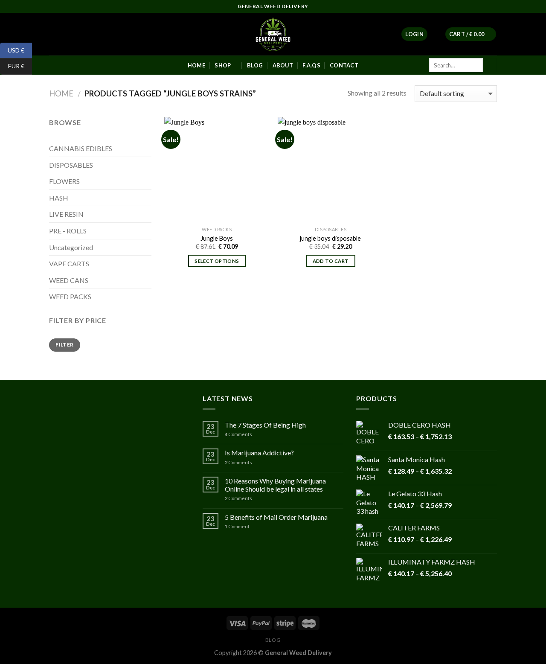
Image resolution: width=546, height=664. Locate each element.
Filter (64, 344)
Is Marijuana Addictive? (259, 452)
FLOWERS (64, 181)
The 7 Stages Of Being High (265, 425)
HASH (58, 198)
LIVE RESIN (66, 214)
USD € (12, 50)
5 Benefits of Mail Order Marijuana (276, 517)
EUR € (12, 66)
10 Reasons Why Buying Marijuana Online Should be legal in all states (275, 485)
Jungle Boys (216, 238)
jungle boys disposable (330, 238)
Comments (238, 434)
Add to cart (331, 261)
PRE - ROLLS (68, 231)
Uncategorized (71, 247)
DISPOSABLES (71, 165)
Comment (237, 526)
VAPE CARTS (69, 263)
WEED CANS (68, 280)
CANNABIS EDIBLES (80, 148)
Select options (217, 261)
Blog (273, 640)
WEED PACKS (70, 296)
